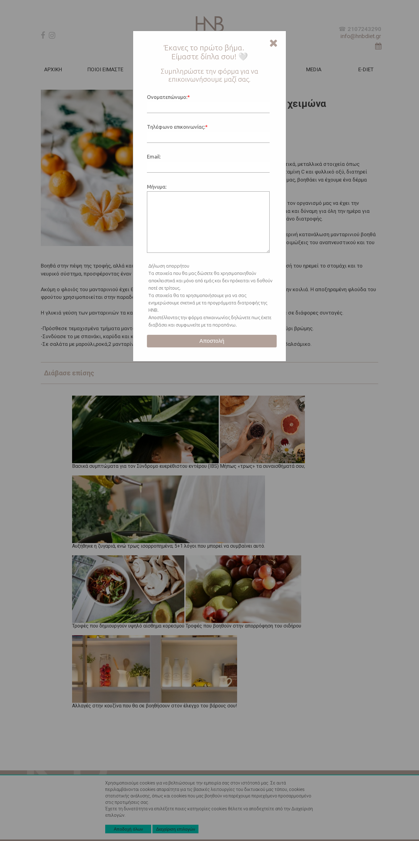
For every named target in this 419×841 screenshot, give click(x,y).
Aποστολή (211, 341)
